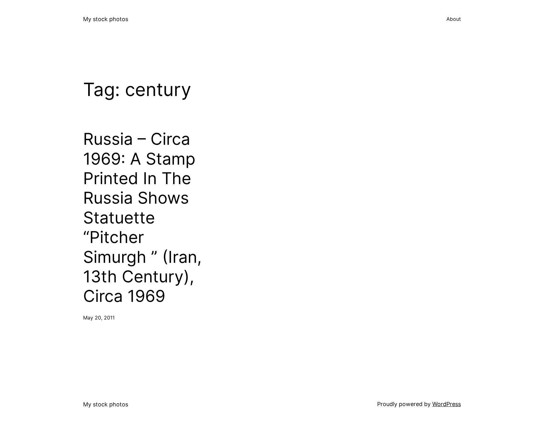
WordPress (446, 404)
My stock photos (105, 19)
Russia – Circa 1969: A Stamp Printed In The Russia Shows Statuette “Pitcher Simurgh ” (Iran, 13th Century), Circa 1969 (142, 217)
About (453, 19)
